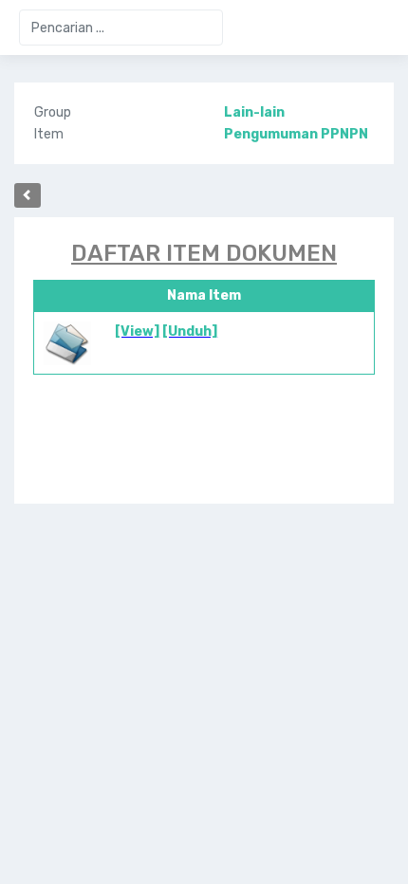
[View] (137, 331)
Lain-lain (254, 112)
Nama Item (204, 295)
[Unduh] (189, 331)
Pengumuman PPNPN (296, 134)
